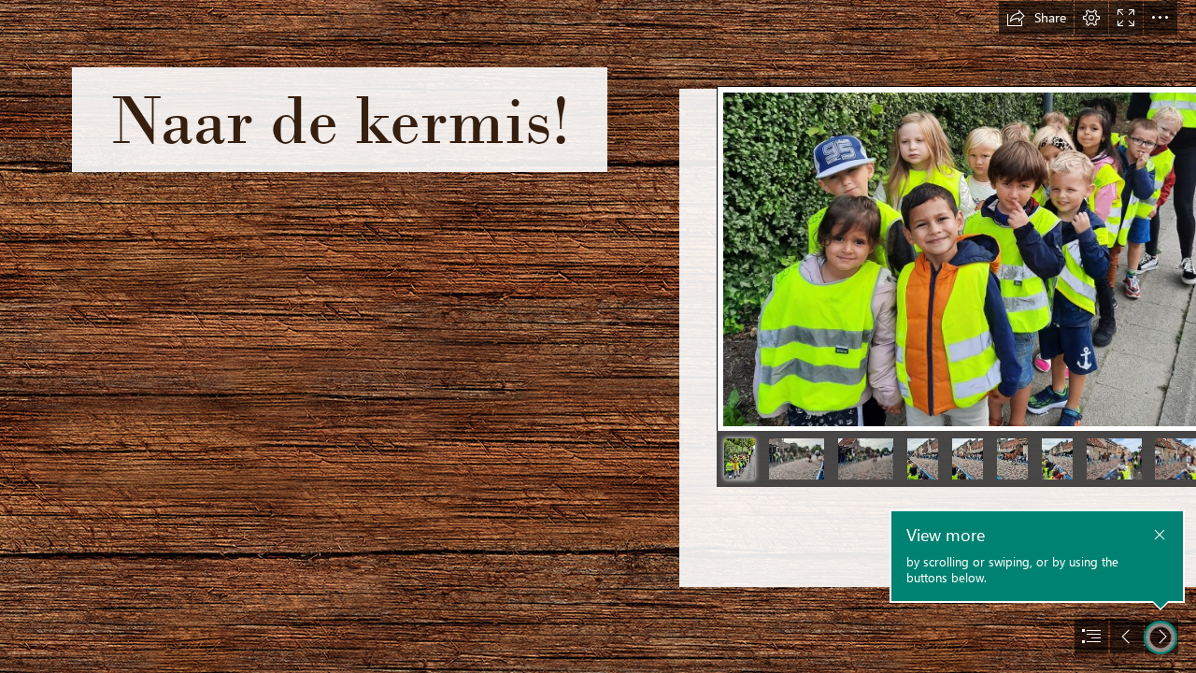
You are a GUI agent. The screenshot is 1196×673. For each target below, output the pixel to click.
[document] (598, 336)
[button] (1036, 18)
